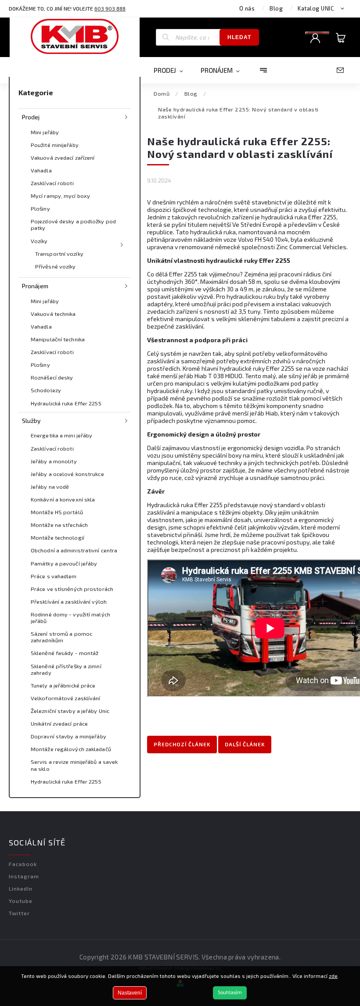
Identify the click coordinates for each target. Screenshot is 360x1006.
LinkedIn (20, 888)
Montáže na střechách (59, 524)
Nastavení (130, 993)
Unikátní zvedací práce (59, 723)
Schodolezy (46, 390)
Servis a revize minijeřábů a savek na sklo (74, 765)
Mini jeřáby (45, 132)
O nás (247, 8)
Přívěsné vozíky (55, 266)
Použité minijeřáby (55, 144)
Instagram (24, 876)
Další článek (245, 744)
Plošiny (40, 208)
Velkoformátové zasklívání (66, 698)
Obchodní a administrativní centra (74, 550)
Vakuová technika (53, 313)
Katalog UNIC (316, 8)
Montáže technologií (57, 537)
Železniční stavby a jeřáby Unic (70, 710)
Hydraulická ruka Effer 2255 (66, 403)
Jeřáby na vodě (50, 486)
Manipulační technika (58, 339)
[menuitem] (173, 70)
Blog (276, 8)
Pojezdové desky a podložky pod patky (73, 224)
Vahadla (41, 170)
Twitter (19, 912)
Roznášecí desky (52, 377)
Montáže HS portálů (57, 512)
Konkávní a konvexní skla (63, 499)
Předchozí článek (182, 744)
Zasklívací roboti (52, 182)
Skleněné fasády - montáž (64, 652)
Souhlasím (230, 992)
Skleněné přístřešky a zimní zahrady (66, 669)
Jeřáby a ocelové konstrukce (67, 473)
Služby (31, 420)
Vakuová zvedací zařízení (62, 157)
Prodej (31, 117)
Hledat (239, 37)
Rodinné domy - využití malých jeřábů (70, 617)
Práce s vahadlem (54, 576)
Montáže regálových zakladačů (71, 748)
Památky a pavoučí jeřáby (64, 563)
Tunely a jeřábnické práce (63, 685)
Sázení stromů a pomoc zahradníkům (61, 637)
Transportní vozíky (59, 253)
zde (333, 976)
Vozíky (39, 240)
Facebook (23, 863)
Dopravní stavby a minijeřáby (68, 736)
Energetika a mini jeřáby (61, 435)
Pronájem (35, 286)
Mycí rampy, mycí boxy (60, 195)
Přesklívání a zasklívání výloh (69, 601)
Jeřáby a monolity (54, 461)
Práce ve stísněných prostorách (72, 588)
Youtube (20, 900)
